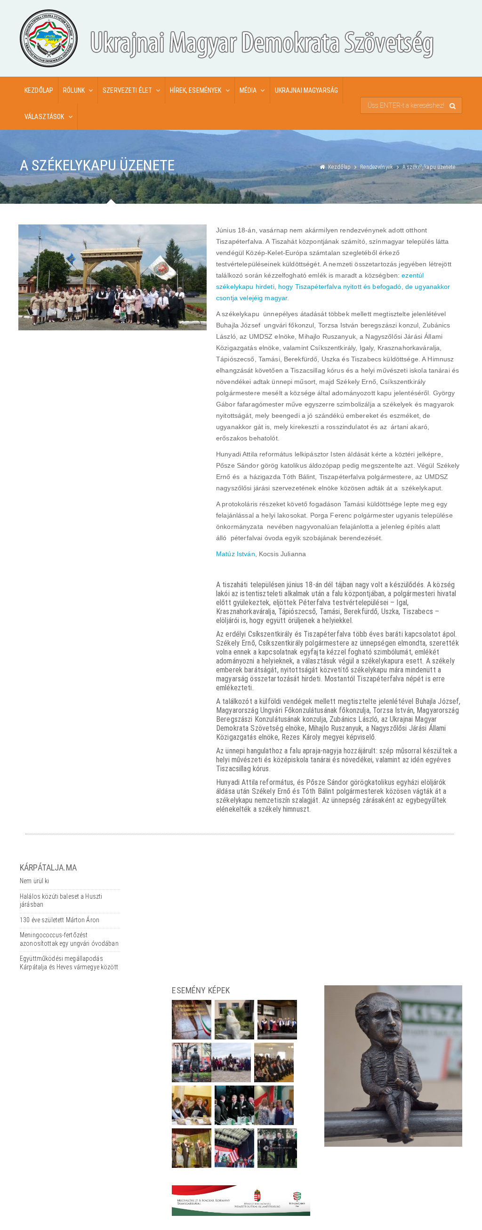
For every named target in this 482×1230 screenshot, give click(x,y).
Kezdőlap (38, 90)
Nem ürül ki (34, 881)
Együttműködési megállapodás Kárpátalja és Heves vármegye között (69, 963)
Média (248, 90)
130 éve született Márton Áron (59, 920)
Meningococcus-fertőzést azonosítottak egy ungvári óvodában (69, 939)
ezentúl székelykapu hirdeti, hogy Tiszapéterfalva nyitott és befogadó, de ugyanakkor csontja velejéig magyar (333, 287)
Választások (44, 116)
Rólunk (74, 90)
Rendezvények (376, 167)
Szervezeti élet (127, 90)
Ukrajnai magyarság (306, 90)
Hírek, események (195, 90)
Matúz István (235, 554)
